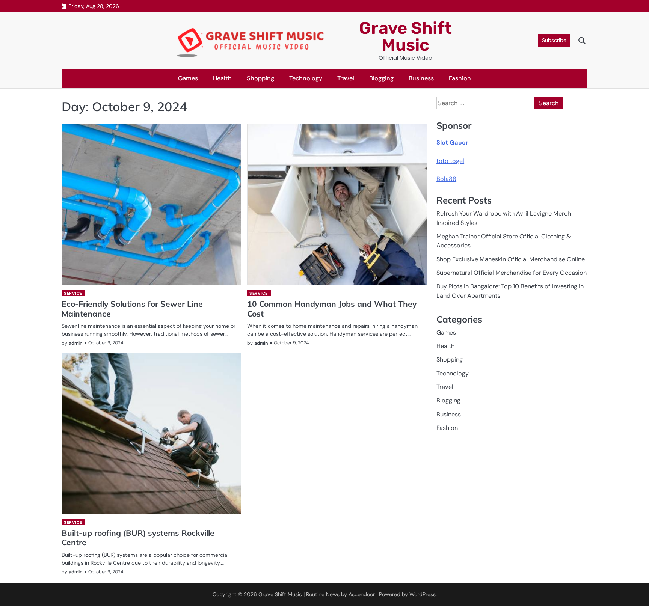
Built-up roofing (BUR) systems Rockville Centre (138, 537)
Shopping (260, 78)
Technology (305, 78)
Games (188, 78)
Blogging (381, 78)
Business (421, 78)
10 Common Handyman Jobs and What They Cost (332, 308)
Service (73, 293)
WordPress (422, 594)
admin (76, 343)
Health (222, 78)
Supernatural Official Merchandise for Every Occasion (511, 273)
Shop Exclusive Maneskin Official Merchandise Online (510, 259)
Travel (345, 78)
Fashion (460, 78)
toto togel (450, 161)
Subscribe (554, 40)
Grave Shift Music (405, 36)
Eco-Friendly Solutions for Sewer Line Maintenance (132, 308)
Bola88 (446, 179)
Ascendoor (362, 594)
